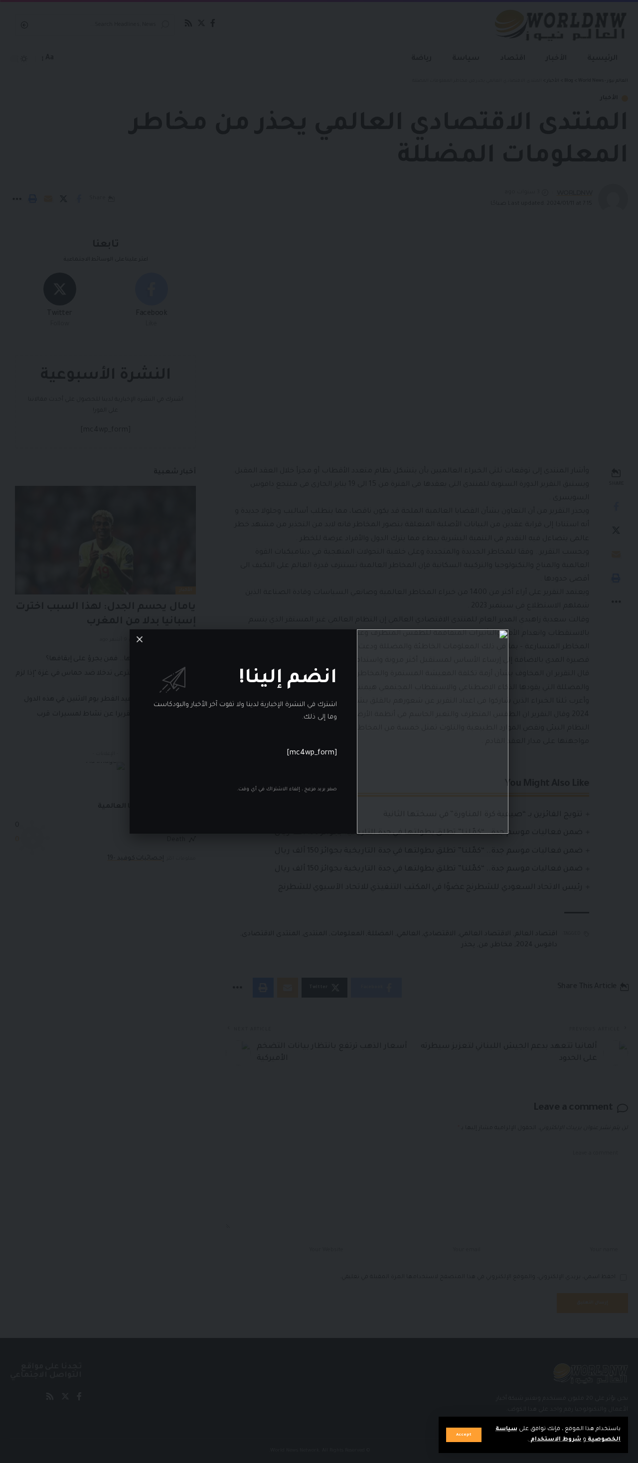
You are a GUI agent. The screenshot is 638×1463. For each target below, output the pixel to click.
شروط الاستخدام (555, 1440)
